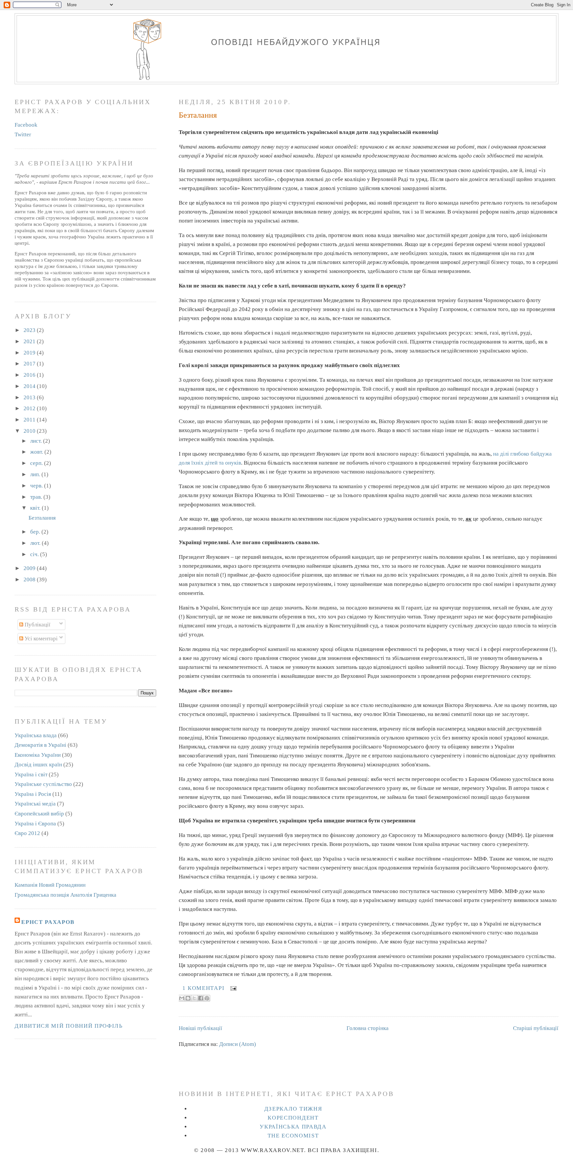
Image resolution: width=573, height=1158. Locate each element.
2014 (30, 386)
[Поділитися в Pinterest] (207, 998)
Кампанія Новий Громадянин (50, 885)
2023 (30, 330)
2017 (30, 363)
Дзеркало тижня (293, 1109)
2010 (30, 431)
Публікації (36, 624)
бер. (35, 532)
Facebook (26, 125)
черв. (37, 485)
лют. (36, 543)
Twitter (23, 134)
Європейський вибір (39, 813)
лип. (35, 474)
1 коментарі (203, 988)
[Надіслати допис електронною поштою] (232, 988)
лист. (36, 441)
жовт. (37, 452)
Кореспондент (293, 1118)
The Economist (293, 1135)
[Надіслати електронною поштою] (181, 998)
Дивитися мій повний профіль (69, 1026)
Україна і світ (31, 774)
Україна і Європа (35, 823)
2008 (30, 579)
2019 (30, 353)
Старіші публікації (535, 1028)
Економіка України (38, 755)
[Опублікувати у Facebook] (200, 998)
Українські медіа (35, 804)
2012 (30, 408)
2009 (30, 568)
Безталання (198, 115)
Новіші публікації (200, 1028)
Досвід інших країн (38, 764)
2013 (30, 397)
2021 (30, 341)
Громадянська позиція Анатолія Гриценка (65, 895)
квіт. (36, 508)
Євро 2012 (27, 833)
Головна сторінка (368, 1028)
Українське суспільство (43, 784)
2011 (30, 420)
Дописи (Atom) (237, 1044)
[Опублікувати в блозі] (188, 998)
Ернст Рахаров (48, 922)
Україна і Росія (33, 794)
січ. (35, 554)
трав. (36, 497)
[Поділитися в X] (194, 998)
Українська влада (36, 735)
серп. (37, 463)
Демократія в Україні (40, 745)
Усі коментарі (40, 638)
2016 (30, 375)
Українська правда (293, 1127)
